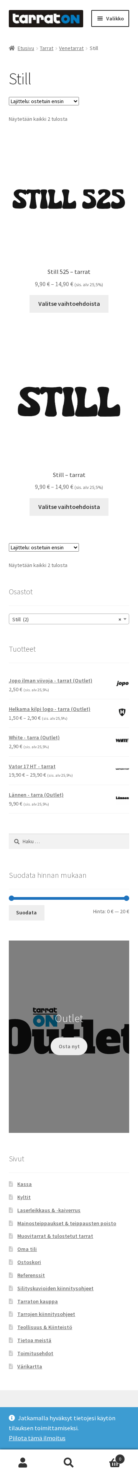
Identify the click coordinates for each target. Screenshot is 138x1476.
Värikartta (29, 1366)
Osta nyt (69, 1046)
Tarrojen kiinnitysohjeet (46, 1314)
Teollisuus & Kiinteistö (44, 1327)
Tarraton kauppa (37, 1301)
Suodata (26, 912)
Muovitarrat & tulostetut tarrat (55, 1236)
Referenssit (31, 1275)
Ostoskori (29, 1262)
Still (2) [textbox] (67, 619)
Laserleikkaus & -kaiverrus (48, 1210)
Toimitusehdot (35, 1353)
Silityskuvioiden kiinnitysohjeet (55, 1288)
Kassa (24, 1184)
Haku (69, 1463)
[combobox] (69, 619)
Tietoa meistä (34, 1340)
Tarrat (46, 48)
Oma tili (27, 1249)
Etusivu (26, 48)
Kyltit (24, 1197)
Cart (106, 1456)
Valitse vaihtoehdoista (69, 303)
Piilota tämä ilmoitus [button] (37, 1438)
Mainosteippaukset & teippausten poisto (66, 1223)
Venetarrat (71, 48)
